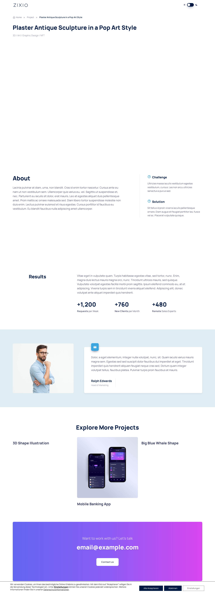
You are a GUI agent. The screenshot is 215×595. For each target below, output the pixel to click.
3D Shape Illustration (31, 443)
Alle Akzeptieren (151, 588)
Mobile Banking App (94, 503)
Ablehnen (172, 588)
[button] (107, 562)
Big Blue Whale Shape (160, 443)
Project (30, 17)
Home (19, 17)
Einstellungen (193, 588)
